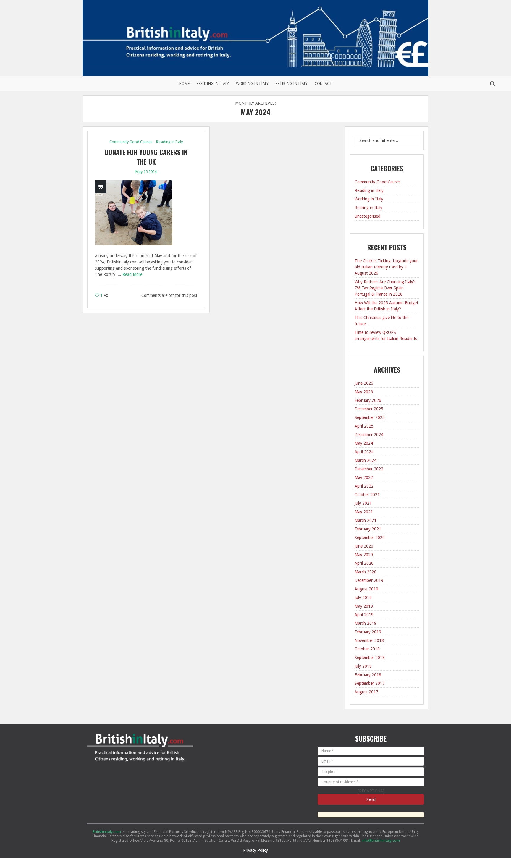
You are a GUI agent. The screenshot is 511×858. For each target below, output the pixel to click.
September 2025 (370, 417)
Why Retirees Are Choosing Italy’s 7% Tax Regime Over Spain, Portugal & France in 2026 (385, 288)
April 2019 (364, 614)
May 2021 (364, 511)
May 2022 (364, 477)
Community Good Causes (130, 142)
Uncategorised (367, 216)
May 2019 (364, 606)
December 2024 (369, 434)
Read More (132, 274)
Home (184, 83)
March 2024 (365, 460)
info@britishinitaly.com (381, 840)
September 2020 (370, 537)
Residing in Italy (213, 83)
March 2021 (365, 520)
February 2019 (368, 631)
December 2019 (369, 580)
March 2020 (365, 571)
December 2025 (369, 409)
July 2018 (363, 666)
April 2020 (364, 563)
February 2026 (368, 400)
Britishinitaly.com (107, 832)
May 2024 (364, 443)
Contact (323, 83)
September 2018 (370, 657)
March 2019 (365, 623)
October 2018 (367, 649)
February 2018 (368, 674)
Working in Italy (252, 83)
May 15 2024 (146, 171)
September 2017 (370, 683)
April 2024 (364, 451)
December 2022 (369, 469)
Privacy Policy (255, 850)
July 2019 (363, 597)
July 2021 (363, 503)
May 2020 (364, 554)
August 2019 (366, 589)
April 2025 (364, 426)
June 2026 (364, 383)
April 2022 (364, 486)
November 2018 (369, 640)
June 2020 (364, 546)
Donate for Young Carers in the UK (146, 156)
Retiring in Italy (292, 83)
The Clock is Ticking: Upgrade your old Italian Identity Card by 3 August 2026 (386, 267)
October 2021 (367, 494)
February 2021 (368, 529)
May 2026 (364, 391)
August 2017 (366, 691)
